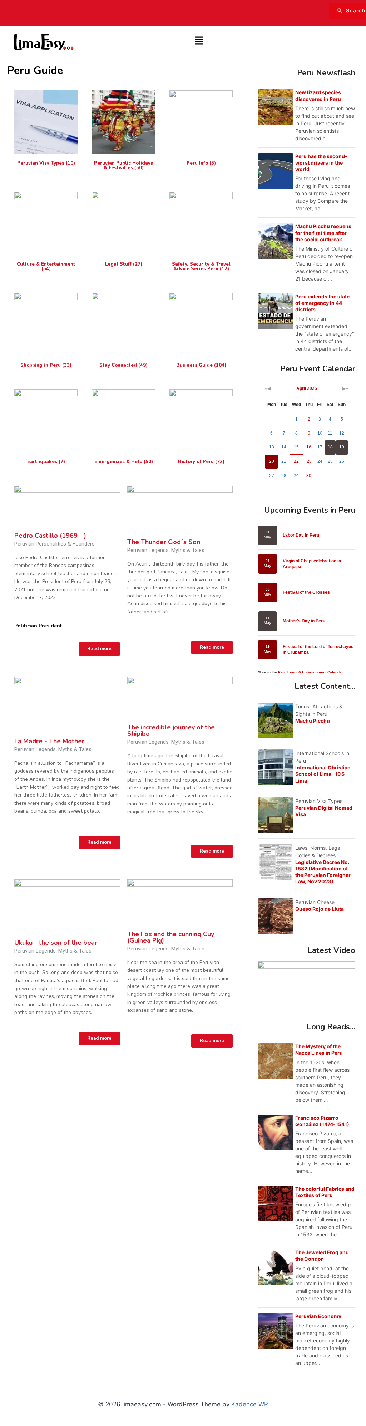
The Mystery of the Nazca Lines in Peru (319, 1049)
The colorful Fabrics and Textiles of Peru (325, 1192)
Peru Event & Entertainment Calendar (310, 672)
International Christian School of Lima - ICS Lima (323, 773)
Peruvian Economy (318, 1316)
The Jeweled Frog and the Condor (322, 1255)
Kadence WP (249, 1404)
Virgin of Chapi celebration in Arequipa (312, 563)
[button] (199, 41)
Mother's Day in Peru (304, 620)
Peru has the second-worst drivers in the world (321, 162)
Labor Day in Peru (301, 535)
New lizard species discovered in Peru (318, 95)
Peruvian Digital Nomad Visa (323, 811)
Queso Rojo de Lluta (319, 909)
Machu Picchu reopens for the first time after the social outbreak (323, 232)
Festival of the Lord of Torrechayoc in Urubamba (318, 649)
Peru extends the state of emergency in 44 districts (322, 302)
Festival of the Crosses (306, 592)
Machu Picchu (312, 721)
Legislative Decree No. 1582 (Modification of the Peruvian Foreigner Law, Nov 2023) (323, 872)
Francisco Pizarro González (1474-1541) (322, 1121)
